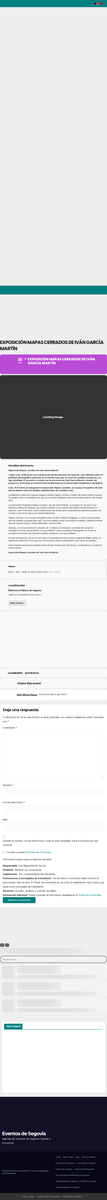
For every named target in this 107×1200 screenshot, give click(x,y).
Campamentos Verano (14, 1047)
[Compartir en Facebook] (45, 683)
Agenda (62, 1078)
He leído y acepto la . (28, 852)
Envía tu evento (88, 1157)
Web (5, 819)
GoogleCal (32, 673)
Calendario (15, 673)
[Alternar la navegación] (102, 290)
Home (58, 1157)
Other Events (16, 603)
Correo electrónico (14, 802)
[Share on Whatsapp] (73, 683)
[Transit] (81, 695)
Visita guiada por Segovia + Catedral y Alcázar (76, 1181)
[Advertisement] (53, 315)
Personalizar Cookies (86, 1163)
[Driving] (75, 695)
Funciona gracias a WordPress (16, 1171)
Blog (77, 1157)
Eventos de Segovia (24, 1134)
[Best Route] (70, 695)
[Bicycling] (92, 695)
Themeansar (10, 1173)
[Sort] (7, 945)
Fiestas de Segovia (62, 1046)
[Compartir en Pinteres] (66, 683)
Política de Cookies (64, 1169)
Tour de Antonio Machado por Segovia (72, 1175)
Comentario (10, 727)
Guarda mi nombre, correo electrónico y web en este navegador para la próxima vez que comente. (50, 842)
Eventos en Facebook (65, 1163)
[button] (92, 290)
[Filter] (2, 945)
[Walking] (86, 695)
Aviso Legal (68, 1157)
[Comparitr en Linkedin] (59, 683)
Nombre (8, 785)
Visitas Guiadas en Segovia (67, 1187)
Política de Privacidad (39, 852)
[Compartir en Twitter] (52, 683)
